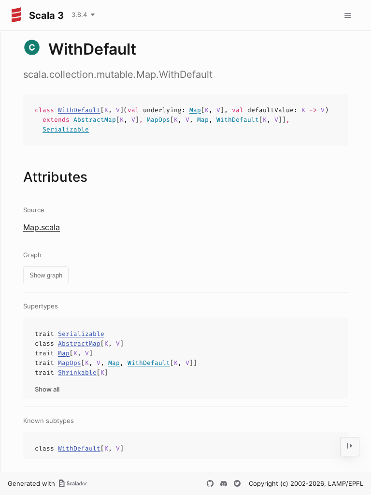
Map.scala (41, 227)
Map (195, 110)
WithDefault (79, 110)
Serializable (66, 129)
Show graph (45, 275)
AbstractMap (94, 120)
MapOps (158, 120)
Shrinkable (77, 372)
